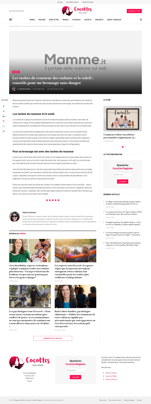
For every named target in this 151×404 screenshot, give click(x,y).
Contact (139, 400)
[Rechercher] (141, 19)
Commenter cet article (52, 338)
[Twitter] (3, 111)
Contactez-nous (88, 2)
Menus (66, 20)
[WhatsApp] (3, 126)
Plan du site (102, 400)
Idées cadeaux (114, 20)
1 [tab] (120, 146)
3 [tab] (125, 146)
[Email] (3, 131)
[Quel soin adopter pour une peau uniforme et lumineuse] (122, 118)
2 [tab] (123, 146)
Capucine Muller (111, 376)
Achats (88, 20)
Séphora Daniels (25, 89)
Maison (42, 20)
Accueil (60, 2)
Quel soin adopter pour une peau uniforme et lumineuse (120, 136)
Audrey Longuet (111, 373)
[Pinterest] (3, 121)
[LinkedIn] (3, 116)
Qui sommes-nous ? (72, 2)
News (32, 20)
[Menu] (10, 19)
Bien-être (54, 20)
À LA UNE (107, 100)
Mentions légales (129, 400)
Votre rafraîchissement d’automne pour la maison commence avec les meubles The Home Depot (123, 244)
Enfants (99, 20)
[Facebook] (3, 106)
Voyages (76, 20)
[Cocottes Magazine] (76, 11)
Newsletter (134, 11)
